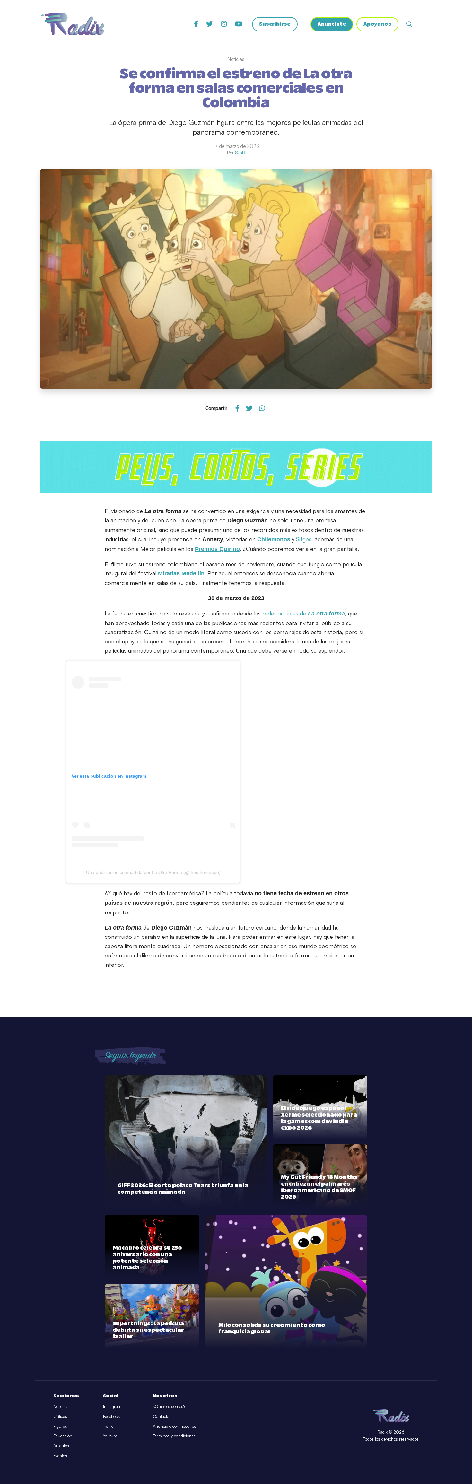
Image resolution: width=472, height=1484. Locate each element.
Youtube (110, 1435)
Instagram (112, 1406)
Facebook (111, 1416)
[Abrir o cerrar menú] (425, 24)
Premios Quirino (217, 549)
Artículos (61, 1445)
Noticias (60, 1406)
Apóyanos (377, 24)
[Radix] (72, 24)
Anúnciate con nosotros (174, 1426)
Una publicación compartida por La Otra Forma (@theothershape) (153, 872)
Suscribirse (275, 24)
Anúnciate (332, 24)
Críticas (60, 1416)
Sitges (303, 539)
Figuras (60, 1426)
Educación (62, 1435)
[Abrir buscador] (409, 24)
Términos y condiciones (174, 1435)
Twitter (109, 1426)
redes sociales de (303, 613)
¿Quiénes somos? (169, 1406)
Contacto (161, 1416)
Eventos (60, 1455)
